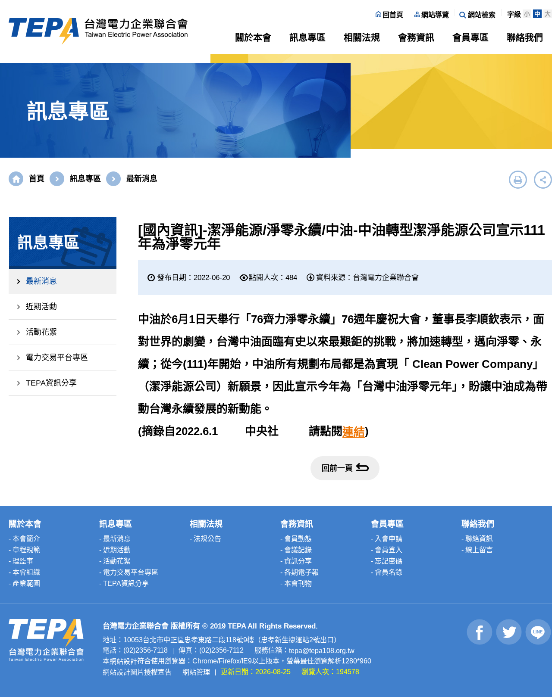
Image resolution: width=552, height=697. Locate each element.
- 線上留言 (477, 550)
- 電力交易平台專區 (128, 572)
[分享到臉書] (480, 632)
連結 (353, 432)
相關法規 (362, 37)
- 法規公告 (205, 538)
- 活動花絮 (115, 561)
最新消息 (41, 281)
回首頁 (393, 15)
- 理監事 (21, 561)
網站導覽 (435, 15)
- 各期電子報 (299, 572)
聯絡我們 (525, 37)
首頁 (36, 179)
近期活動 (41, 306)
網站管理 (196, 671)
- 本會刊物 (296, 583)
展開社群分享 (543, 180)
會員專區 (470, 37)
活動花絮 (41, 332)
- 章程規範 (24, 550)
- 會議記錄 (296, 550)
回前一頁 (337, 468)
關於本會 (253, 37)
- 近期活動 (115, 550)
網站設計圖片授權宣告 (137, 671)
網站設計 (123, 661)
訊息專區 (307, 37)
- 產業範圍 (24, 583)
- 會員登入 (386, 550)
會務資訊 (416, 37)
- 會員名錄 (386, 572)
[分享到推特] (509, 632)
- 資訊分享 (296, 561)
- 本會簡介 (24, 538)
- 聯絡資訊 (477, 538)
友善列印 (518, 180)
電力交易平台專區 (57, 357)
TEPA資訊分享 (51, 383)
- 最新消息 (115, 538)
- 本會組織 (24, 572)
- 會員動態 (296, 538)
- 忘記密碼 (386, 561)
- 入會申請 (386, 538)
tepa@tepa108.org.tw (321, 650)
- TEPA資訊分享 (124, 583)
